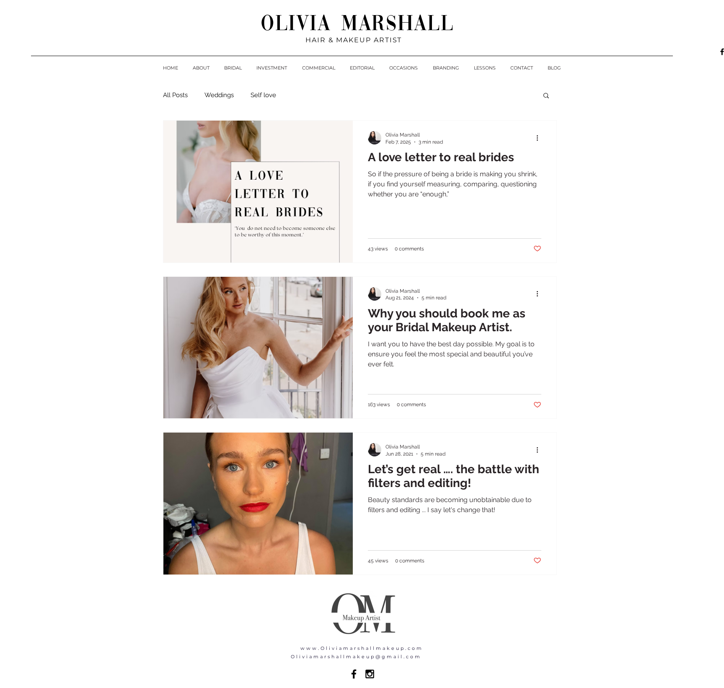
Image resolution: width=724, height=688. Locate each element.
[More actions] (540, 138)
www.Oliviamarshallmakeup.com (361, 648)
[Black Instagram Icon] (370, 674)
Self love (263, 95)
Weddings (219, 95)
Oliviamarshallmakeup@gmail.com (356, 657)
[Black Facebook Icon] (354, 674)
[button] (546, 96)
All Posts (175, 95)
